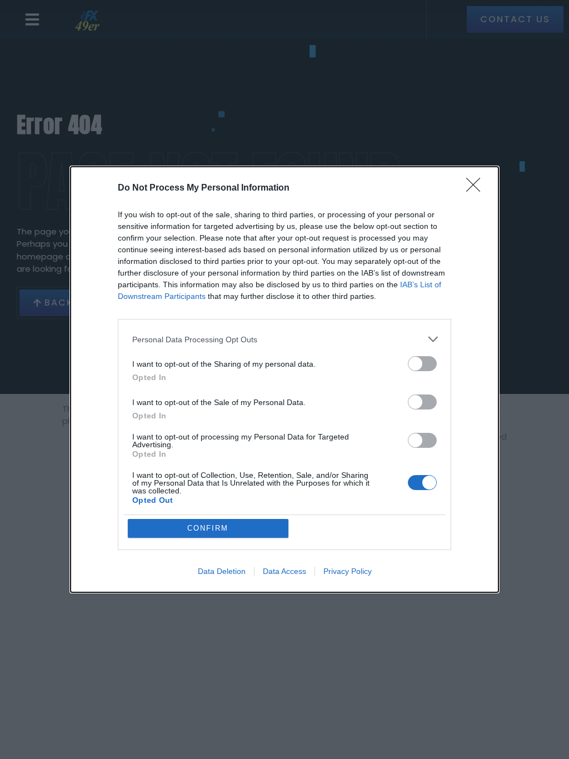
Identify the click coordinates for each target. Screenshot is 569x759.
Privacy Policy (347, 571)
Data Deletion (222, 571)
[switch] (422, 363)
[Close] (476, 188)
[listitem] (284, 339)
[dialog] (284, 379)
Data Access (284, 571)
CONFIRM (207, 528)
